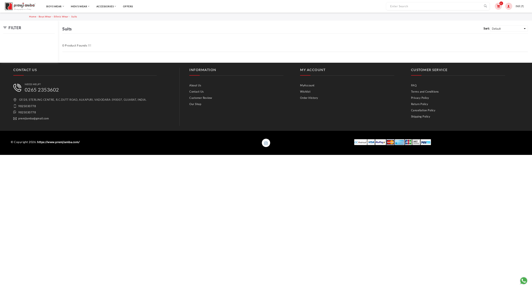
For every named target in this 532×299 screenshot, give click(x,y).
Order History (309, 97)
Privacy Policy (420, 97)
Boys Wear (45, 16)
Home (32, 16)
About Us (195, 85)
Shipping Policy (420, 116)
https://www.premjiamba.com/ (58, 142)
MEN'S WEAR (79, 6)
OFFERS (128, 6)
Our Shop (195, 104)
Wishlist (305, 91)
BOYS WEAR (54, 6)
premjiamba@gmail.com (33, 118)
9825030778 (27, 106)
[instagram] (266, 143)
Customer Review (200, 97)
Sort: (487, 28)
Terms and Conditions (425, 91)
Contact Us (196, 91)
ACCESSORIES (105, 6)
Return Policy (419, 104)
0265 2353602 (42, 90)
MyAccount (307, 85)
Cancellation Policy (423, 110)
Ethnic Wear (61, 16)
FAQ (414, 85)
